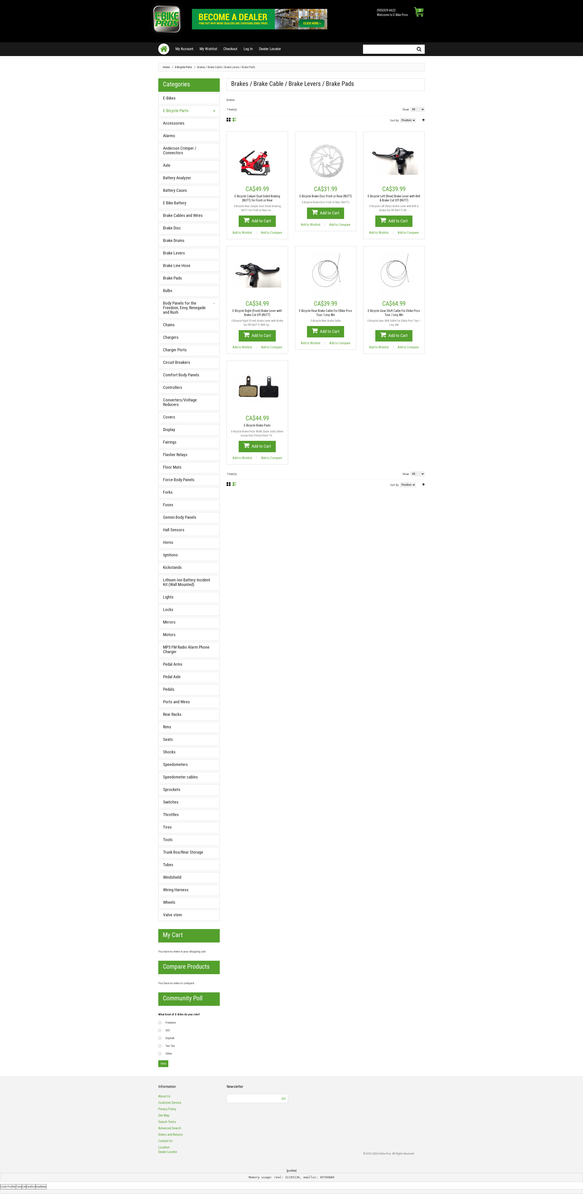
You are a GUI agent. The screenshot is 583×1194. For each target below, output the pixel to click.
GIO (168, 1030)
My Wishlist (208, 48)
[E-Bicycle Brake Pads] (257, 389)
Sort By (394, 120)
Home (166, 67)
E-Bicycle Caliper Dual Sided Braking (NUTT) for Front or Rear (257, 198)
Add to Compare (271, 232)
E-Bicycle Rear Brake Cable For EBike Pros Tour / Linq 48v (325, 313)
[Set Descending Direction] (423, 119)
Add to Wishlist (242, 232)
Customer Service (169, 1102)
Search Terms (167, 1122)
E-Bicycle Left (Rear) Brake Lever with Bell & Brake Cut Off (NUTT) (394, 198)
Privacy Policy (167, 1109)
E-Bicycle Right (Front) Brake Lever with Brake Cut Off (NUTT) (257, 313)
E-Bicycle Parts (183, 67)
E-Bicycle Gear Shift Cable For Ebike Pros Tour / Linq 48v (394, 313)
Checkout (230, 48)
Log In (248, 48)
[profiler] (292, 1170)
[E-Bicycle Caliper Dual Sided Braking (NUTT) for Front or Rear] (257, 160)
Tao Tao (170, 1046)
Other (169, 1053)
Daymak (170, 1038)
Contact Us (165, 1141)
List (235, 119)
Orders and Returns (170, 1134)
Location (164, 1147)
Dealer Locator (270, 48)
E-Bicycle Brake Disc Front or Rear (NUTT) (325, 196)
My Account (184, 48)
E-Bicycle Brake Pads (257, 425)
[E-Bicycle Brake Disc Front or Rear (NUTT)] (326, 160)
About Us (164, 1096)
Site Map (163, 1115)
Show (405, 109)
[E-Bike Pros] (167, 19)
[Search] (419, 49)
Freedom (171, 1022)
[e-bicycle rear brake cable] (326, 275)
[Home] (163, 49)
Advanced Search (169, 1128)
